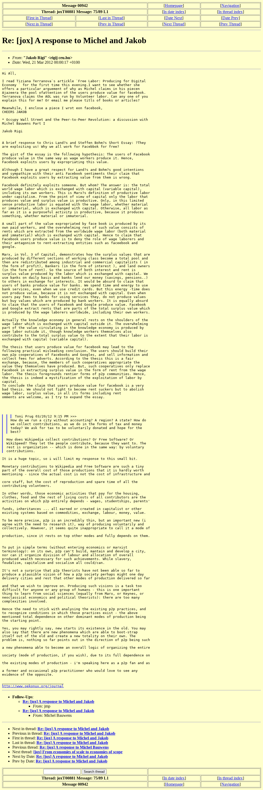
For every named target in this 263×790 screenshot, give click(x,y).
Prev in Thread (111, 24)
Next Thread (174, 24)
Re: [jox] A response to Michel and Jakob (58, 701)
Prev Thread (230, 24)
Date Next (173, 18)
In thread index (230, 12)
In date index (173, 12)
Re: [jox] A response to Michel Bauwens (74, 747)
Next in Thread (39, 24)
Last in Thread (111, 18)
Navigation (230, 5)
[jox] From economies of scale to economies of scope (78, 752)
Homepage (174, 5)
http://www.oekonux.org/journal (33, 686)
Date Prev (230, 18)
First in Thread (39, 18)
